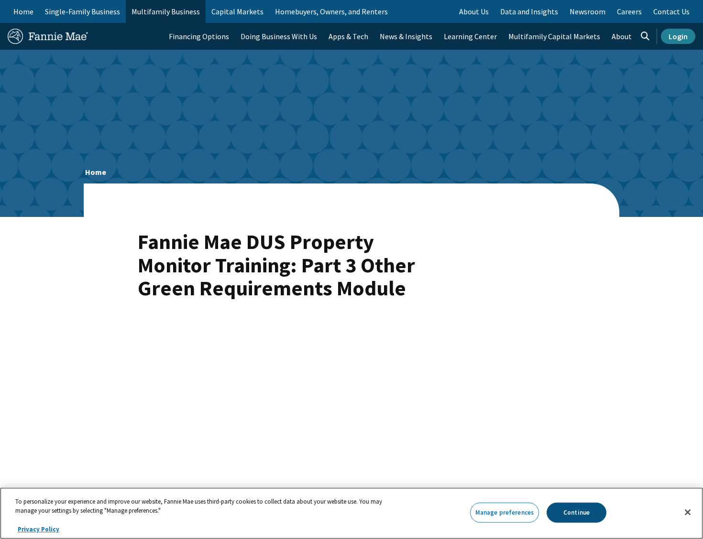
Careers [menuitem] (629, 11)
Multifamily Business (166, 11)
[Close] (687, 512)
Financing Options (199, 36)
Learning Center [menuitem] (470, 36)
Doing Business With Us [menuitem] (279, 36)
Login (678, 36)
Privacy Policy (38, 529)
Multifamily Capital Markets (554, 36)
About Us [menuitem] (474, 11)
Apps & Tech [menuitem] (348, 36)
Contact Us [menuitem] (671, 11)
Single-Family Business (82, 11)
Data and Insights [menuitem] (529, 11)
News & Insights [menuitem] (406, 36)
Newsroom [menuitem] (587, 11)
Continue (576, 512)
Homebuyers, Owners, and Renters (331, 11)
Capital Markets (237, 11)
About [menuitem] (622, 36)
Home (23, 11)
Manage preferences (504, 512)
